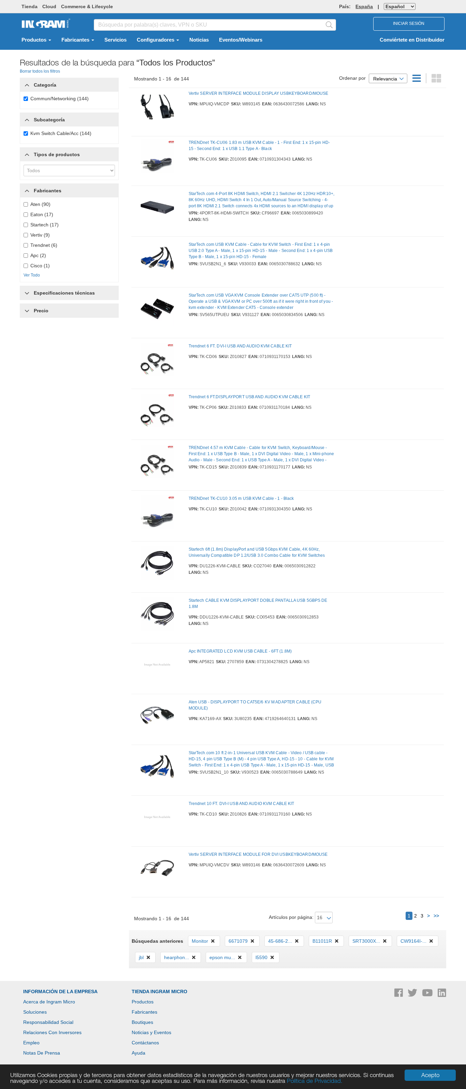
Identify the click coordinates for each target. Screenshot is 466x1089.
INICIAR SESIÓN (408, 23)
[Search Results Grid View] (436, 80)
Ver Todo (32, 275)
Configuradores (156, 40)
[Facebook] (399, 994)
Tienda (29, 6)
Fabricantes (76, 40)
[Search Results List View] (417, 80)
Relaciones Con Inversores (52, 1032)
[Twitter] (413, 994)
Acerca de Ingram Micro (49, 1001)
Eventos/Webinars (240, 40)
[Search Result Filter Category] (27, 83)
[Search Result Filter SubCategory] (27, 119)
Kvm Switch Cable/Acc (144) (60, 133)
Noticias (199, 40)
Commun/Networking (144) (59, 98)
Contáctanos (145, 1042)
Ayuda (138, 1053)
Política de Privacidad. (315, 1080)
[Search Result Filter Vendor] (27, 188)
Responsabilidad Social (48, 1022)
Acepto (430, 1075)
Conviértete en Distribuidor (412, 40)
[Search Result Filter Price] (27, 310)
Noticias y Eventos (151, 1032)
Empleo (31, 1042)
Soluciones (35, 1012)
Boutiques (142, 1022)
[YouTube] (428, 994)
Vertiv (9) (40, 235)
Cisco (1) (40, 265)
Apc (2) (38, 255)
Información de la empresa (60, 991)
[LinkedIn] (442, 994)
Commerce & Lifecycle (87, 6)
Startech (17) (44, 224)
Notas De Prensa (41, 1053)
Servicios (115, 40)
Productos (34, 40)
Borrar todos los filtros (40, 71)
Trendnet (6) (43, 245)
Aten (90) (40, 204)
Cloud (49, 6)
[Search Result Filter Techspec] (27, 291)
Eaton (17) (41, 214)
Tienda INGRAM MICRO (159, 991)
